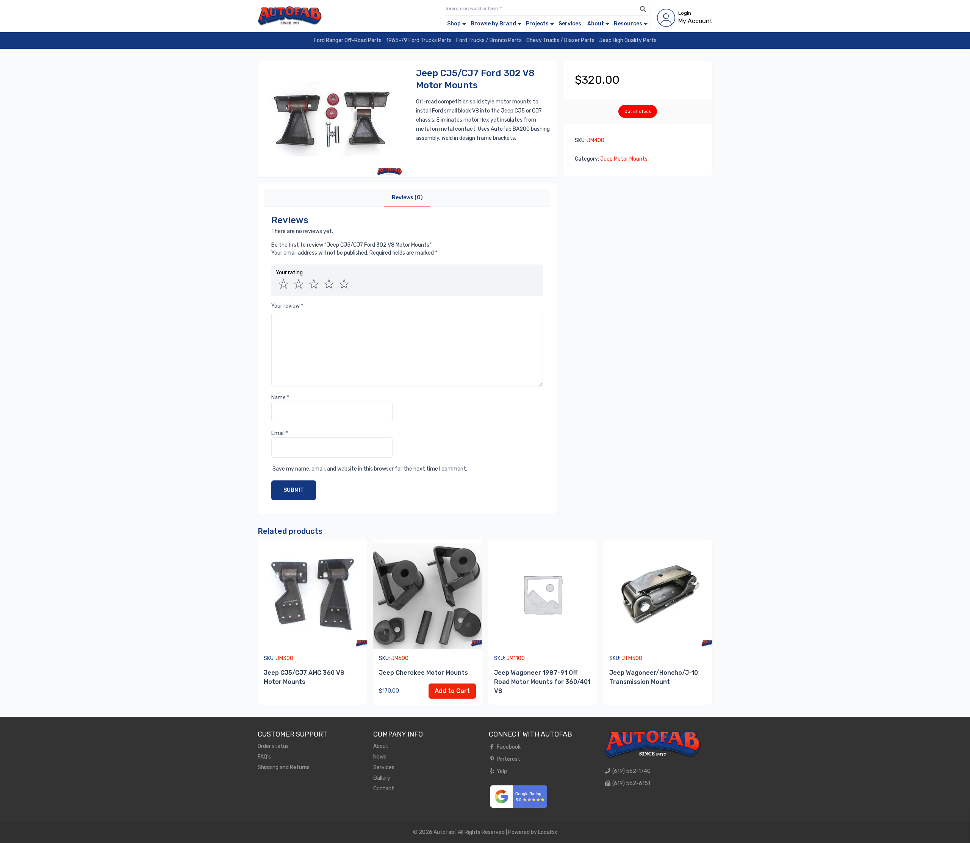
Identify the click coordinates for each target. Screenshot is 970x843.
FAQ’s (264, 757)
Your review (287, 306)
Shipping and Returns (284, 767)
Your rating (289, 272)
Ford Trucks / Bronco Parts (489, 40)
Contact (383, 788)
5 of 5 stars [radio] (344, 284)
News (379, 757)
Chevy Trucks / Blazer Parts (560, 40)
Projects (537, 23)
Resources (628, 23)
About (595, 23)
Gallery (381, 778)
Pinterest (508, 759)
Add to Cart (452, 690)
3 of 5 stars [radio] (313, 284)
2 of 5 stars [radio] (298, 284)
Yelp (501, 771)
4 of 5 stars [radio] (328, 284)
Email (279, 433)
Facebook (508, 747)
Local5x (547, 832)
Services (570, 23)
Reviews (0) (407, 197)
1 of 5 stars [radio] (283, 284)
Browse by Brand (493, 23)
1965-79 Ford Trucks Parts (419, 40)
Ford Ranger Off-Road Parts (348, 40)
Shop (454, 23)
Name (280, 397)
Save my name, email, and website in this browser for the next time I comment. (369, 469)
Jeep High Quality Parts (628, 40)
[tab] (407, 197)
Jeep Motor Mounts (624, 159)
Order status (273, 746)
